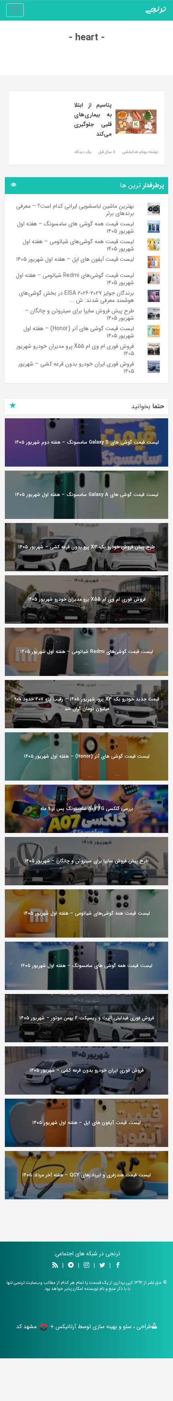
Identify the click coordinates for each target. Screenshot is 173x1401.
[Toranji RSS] (55, 1265)
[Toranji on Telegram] (70, 1265)
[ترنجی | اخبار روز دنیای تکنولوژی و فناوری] (155, 10)
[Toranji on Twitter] (102, 1265)
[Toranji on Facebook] (118, 1265)
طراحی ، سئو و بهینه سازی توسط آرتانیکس (104, 1326)
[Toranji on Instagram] (85, 1265)
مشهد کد (26, 1326)
